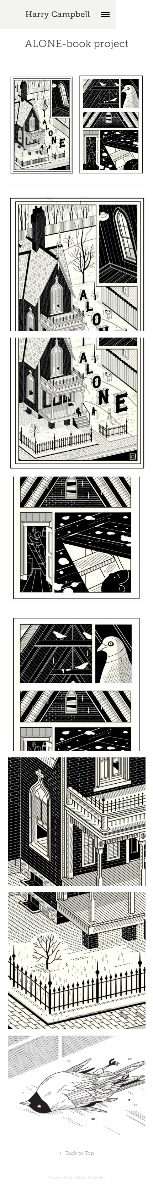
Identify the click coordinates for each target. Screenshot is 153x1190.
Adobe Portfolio (89, 1177)
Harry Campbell (57, 14)
